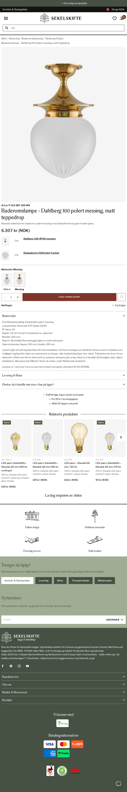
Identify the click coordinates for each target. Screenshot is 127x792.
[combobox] (66, 28)
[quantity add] (18, 297)
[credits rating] (75, 771)
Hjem (4, 38)
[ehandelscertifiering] (62, 771)
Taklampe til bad (54, 38)
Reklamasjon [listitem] (105, 580)
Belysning (14, 38)
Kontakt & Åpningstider (15, 9)
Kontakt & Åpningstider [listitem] (17, 580)
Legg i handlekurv (69, 297)
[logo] (60, 18)
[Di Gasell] (50, 771)
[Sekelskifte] (63, 637)
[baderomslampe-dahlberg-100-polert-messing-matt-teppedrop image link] (63, 124)
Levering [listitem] (44, 580)
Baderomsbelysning (32, 38)
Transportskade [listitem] (80, 580)
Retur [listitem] (60, 580)
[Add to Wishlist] (122, 297)
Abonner (112, 619)
